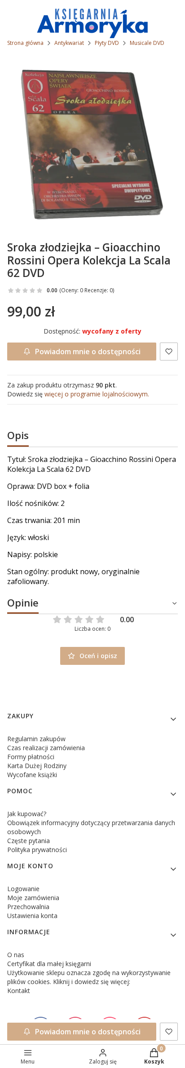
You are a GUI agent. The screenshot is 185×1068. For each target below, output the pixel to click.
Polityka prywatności (37, 849)
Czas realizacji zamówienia (46, 747)
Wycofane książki (32, 774)
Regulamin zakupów (36, 738)
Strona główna (25, 43)
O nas (15, 954)
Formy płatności (30, 756)
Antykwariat (69, 43)
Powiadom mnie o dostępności (88, 351)
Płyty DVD (107, 43)
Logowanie (23, 888)
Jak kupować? (26, 813)
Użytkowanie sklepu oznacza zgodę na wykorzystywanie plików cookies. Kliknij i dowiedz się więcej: (89, 977)
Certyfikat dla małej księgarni (49, 963)
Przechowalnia (28, 906)
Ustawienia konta (32, 915)
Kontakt (18, 990)
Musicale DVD (147, 43)
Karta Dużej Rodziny (36, 765)
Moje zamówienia (33, 897)
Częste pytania (28, 840)
